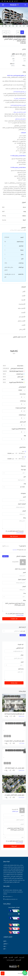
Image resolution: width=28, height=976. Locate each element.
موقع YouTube (10, 960)
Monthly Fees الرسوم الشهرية (19, 429)
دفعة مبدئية (23, 394)
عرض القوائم (5, 556)
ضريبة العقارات (22, 415)
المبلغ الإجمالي (22, 387)
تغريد (15, 957)
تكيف (23, 296)
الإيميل (24, 511)
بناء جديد (23, 36)
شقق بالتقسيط (18, 36)
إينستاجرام (18, 960)
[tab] (22, 32)
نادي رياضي (21, 329)
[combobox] (14, 472)
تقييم (22, 662)
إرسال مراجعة (14, 683)
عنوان (22, 655)
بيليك (4, 946)
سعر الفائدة (23, 401)
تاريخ (25, 477)
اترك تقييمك (22, 635)
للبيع (14, 36)
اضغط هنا (15, 550)
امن (23, 291)
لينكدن (4, 957)
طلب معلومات (14, 619)
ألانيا (4, 949)
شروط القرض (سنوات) (21, 408)
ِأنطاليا (4, 941)
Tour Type (23, 470)
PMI (25, 436)
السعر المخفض (17, 696)
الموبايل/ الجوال (22, 504)
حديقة (23, 300)
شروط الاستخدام (20, 533)
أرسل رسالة (14, 846)
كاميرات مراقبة (21, 308)
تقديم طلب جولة (14, 536)
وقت (25, 484)
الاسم (24, 497)
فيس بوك (21, 957)
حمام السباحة (21, 304)
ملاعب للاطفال (21, 321)
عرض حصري (5, 36)
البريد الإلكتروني (20, 648)
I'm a (25, 593)
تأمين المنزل (23, 422)
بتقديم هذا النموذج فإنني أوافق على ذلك (15, 532)
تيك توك (10, 957)
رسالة (24, 518)
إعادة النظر (21, 669)
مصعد (22, 312)
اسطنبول (5, 944)
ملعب (23, 325)
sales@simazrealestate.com (11, 899)
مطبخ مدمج (21, 317)
